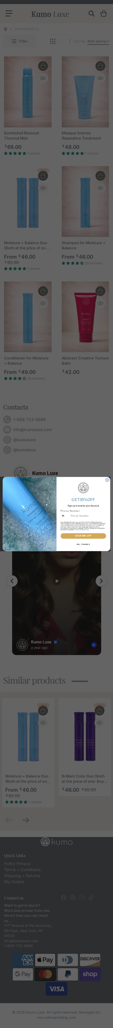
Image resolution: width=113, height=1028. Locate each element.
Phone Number (70, 511)
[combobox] (65, 516)
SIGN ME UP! (83, 536)
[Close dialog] (107, 479)
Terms (87, 529)
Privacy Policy (79, 529)
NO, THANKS (83, 544)
